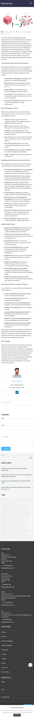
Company (4, 654)
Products (3, 636)
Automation (5, 499)
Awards (13, 499)
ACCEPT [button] (17, 715)
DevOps (13, 509)
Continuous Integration (8, 506)
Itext (3, 520)
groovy (20, 516)
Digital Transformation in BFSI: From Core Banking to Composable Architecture (16, 475)
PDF (26, 523)
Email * (2, 425)
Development (5, 509)
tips (24, 534)
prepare (4, 527)
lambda (13, 520)
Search (2, 455)
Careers (3, 663)
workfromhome (17, 537)
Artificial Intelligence (7, 641)
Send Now (6, 449)
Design (25, 506)
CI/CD (28, 499)
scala (18, 530)
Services (3, 632)
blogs (22, 499)
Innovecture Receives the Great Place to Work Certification (14, 469)
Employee (20, 513)
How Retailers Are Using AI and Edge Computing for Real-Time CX (16, 488)
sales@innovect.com (9, 568)
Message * (6, 437)
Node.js (14, 523)
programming (5, 530)
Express (27, 513)
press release (21, 527)
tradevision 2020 (6, 537)
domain (26, 509)
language (19, 520)
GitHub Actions (12, 516)
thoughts (18, 534)
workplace (25, 537)
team (3, 534)
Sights (3, 658)
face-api (4, 516)
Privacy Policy (5, 672)
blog (18, 499)
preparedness (12, 527)
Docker (20, 509)
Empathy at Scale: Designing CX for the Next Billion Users (15, 482)
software (24, 530)
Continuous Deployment (14, 503)
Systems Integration (7, 645)
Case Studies (4, 649)
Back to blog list (6, 402)
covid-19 (19, 506)
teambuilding (10, 534)
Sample (13, 530)
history (26, 516)
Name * (2, 418)
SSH (30, 530)
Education (4, 513)
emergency (12, 513)
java (8, 520)
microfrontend (5, 523)
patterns (20, 523)
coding (4, 503)
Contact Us (4, 667)
